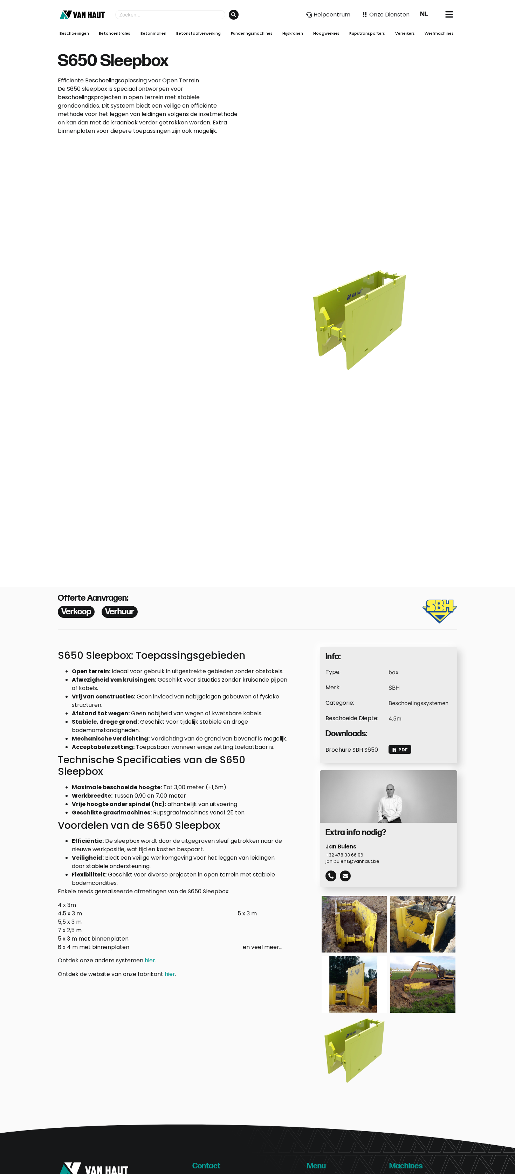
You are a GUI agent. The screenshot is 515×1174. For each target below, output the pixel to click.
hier (150, 960)
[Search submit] (234, 15)
